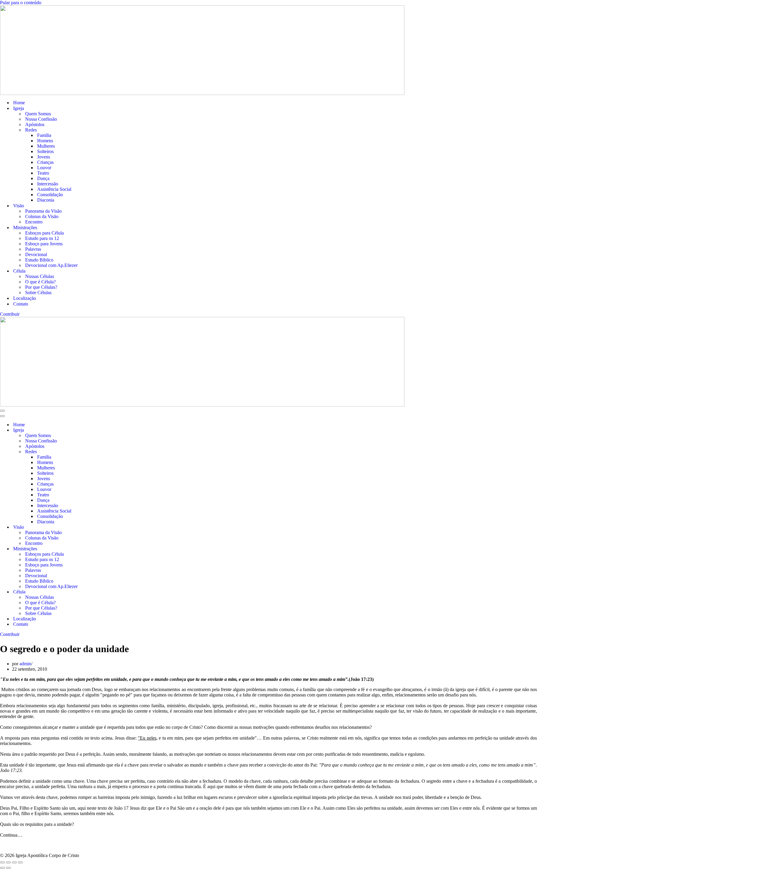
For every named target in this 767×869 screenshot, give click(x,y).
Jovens (43, 156)
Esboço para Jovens (44, 243)
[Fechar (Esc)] (20, 862)
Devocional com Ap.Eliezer (51, 265)
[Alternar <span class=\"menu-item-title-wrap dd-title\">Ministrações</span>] (105, 548)
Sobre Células (38, 292)
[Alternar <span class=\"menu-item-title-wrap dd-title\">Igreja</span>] (105, 430)
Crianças (45, 162)
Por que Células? (41, 287)
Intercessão (47, 183)
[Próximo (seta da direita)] (8, 868)
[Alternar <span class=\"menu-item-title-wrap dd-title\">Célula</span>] (105, 592)
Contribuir (9, 314)
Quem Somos (38, 113)
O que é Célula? (40, 281)
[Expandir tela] (8, 862)
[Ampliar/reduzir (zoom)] (2, 862)
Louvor (44, 167)
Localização (24, 298)
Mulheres (46, 146)
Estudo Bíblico (39, 259)
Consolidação (50, 194)
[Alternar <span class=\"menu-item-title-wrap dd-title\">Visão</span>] (105, 527)
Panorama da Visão (43, 211)
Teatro (43, 173)
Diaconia (45, 199)
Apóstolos (34, 124)
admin (25, 663)
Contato (20, 303)
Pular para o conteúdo (20, 2)
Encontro (34, 221)
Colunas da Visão (41, 216)
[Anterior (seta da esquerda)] (2, 868)
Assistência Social (54, 189)
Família (44, 135)
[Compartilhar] (14, 862)
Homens (45, 140)
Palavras (33, 249)
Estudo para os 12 (42, 238)
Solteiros (45, 151)
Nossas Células (39, 276)
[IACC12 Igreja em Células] (383, 50)
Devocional (36, 254)
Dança (43, 178)
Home (19, 102)
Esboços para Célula (44, 232)
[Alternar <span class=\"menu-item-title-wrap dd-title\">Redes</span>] (105, 451)
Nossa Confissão (41, 119)
